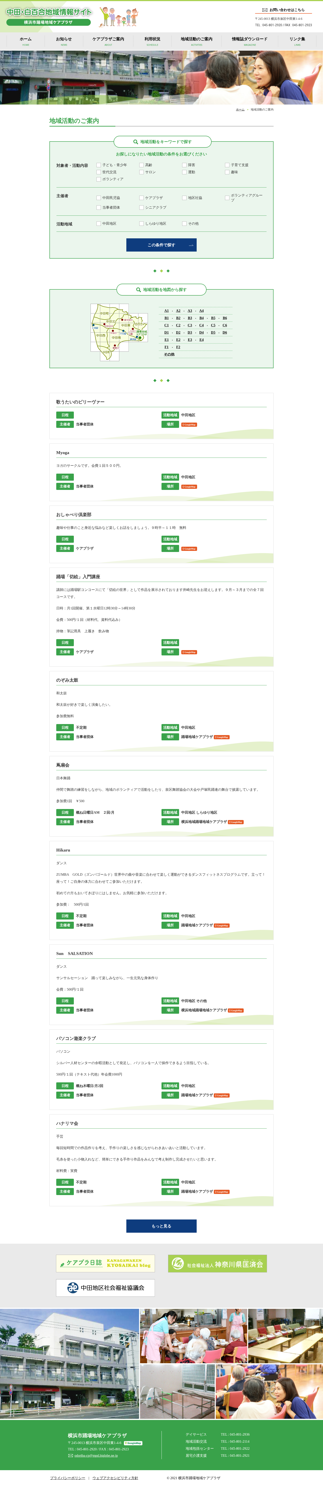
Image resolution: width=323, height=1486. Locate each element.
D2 (178, 332)
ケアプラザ (154, 198)
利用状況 (152, 41)
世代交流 (109, 172)
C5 (213, 325)
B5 (213, 318)
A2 (178, 311)
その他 (193, 223)
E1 (167, 340)
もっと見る (161, 1226)
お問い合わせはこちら (287, 10)
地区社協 (195, 198)
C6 (225, 325)
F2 (178, 347)
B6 (225, 318)
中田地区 (109, 223)
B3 (190, 318)
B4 (202, 318)
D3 (190, 332)
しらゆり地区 (155, 223)
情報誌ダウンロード (250, 41)
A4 (201, 311)
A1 (166, 311)
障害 (191, 165)
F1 (167, 347)
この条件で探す (161, 245)
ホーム (26, 41)
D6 (225, 332)
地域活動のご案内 (196, 41)
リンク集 (297, 41)
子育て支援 (240, 165)
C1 (166, 325)
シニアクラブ (155, 207)
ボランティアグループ (247, 197)
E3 (190, 340)
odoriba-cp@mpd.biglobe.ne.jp (96, 1455)
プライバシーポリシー (67, 1478)
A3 (190, 311)
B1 (167, 318)
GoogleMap (190, 424)
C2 (178, 325)
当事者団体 (111, 207)
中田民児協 (111, 198)
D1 (166, 332)
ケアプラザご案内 (108, 41)
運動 (191, 172)
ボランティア (112, 179)
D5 (213, 332)
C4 (201, 325)
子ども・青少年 (114, 165)
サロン (150, 172)
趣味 (234, 172)
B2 (178, 318)
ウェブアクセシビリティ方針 (115, 1478)
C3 (190, 325)
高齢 (148, 165)
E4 (202, 340)
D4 (201, 332)
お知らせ (64, 41)
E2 (178, 340)
